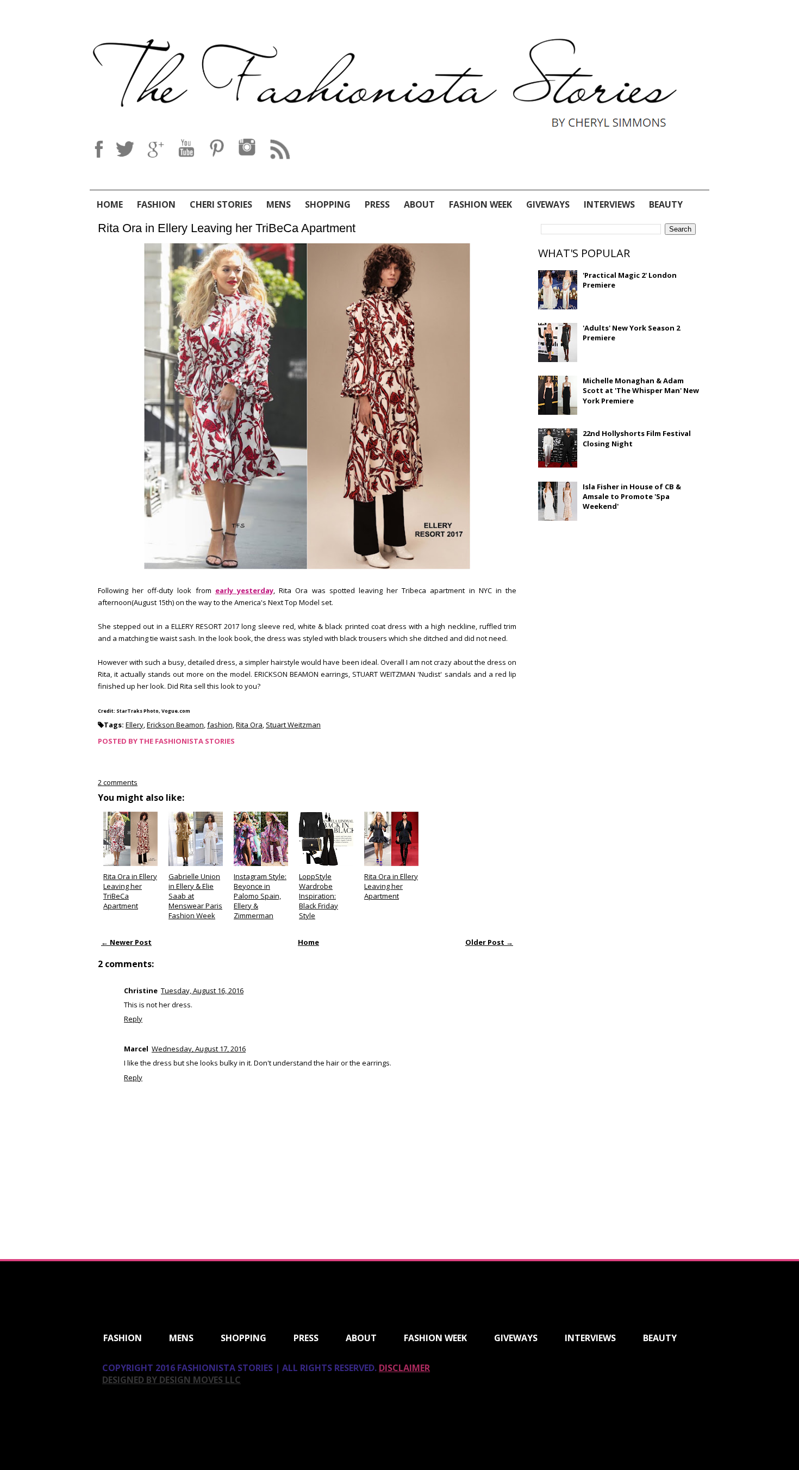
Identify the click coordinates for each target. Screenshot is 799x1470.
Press (377, 204)
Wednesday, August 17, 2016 (199, 1049)
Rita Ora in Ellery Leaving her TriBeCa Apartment (226, 228)
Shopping (328, 204)
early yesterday (244, 590)
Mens (278, 204)
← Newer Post (126, 942)
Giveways (548, 204)
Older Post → (489, 942)
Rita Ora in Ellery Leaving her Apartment (391, 886)
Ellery (134, 725)
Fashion (156, 204)
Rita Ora (249, 725)
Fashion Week (480, 204)
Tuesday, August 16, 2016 (202, 990)
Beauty (666, 204)
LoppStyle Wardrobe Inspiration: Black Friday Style (318, 896)
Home (110, 204)
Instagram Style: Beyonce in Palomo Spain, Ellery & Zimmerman (260, 896)
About (419, 204)
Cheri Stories (221, 204)
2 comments (118, 782)
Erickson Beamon (175, 725)
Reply (133, 1019)
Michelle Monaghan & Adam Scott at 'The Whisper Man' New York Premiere (641, 390)
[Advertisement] (619, 608)
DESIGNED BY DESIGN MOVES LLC (171, 1380)
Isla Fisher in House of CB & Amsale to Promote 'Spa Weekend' (632, 496)
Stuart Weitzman (293, 725)
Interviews (609, 204)
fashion (220, 725)
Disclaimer (404, 1368)
